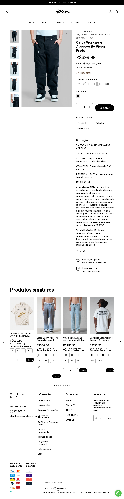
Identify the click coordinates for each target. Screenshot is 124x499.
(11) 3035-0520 (17, 411)
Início (78, 32)
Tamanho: (86, 79)
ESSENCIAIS (75, 22)
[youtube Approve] (23, 394)
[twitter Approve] (11, 397)
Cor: (81, 91)
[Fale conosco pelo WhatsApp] (118, 493)
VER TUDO (87, 32)
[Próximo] (16, 110)
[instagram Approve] (11, 394)
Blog (40, 454)
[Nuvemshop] (55, 490)
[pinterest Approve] (17, 397)
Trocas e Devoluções (48, 410)
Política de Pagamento (43, 430)
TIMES (59, 22)
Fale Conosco (44, 449)
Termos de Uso (45, 437)
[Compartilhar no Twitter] (80, 251)
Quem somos (44, 400)
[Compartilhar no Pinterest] (84, 251)
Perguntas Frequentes (43, 442)
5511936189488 (18, 406)
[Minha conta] (110, 11)
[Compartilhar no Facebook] (77, 251)
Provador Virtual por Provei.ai (52, 482)
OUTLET (91, 22)
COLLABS (44, 22)
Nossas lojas (44, 405)
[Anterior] (12, 110)
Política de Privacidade (43, 416)
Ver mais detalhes (84, 67)
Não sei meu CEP (83, 128)
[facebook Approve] (17, 394)
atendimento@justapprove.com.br (26, 416)
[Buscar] (7, 11)
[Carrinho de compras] (116, 11)
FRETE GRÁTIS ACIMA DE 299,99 (62, 2)
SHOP (29, 22)
